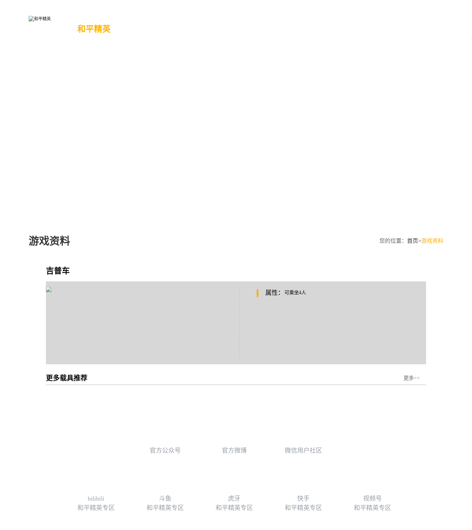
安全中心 (270, 32)
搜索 (372, 28)
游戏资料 (198, 32)
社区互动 (343, 32)
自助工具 (306, 32)
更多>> (415, 371)
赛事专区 (234, 32)
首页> (414, 241)
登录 (463, 27)
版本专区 (161, 32)
